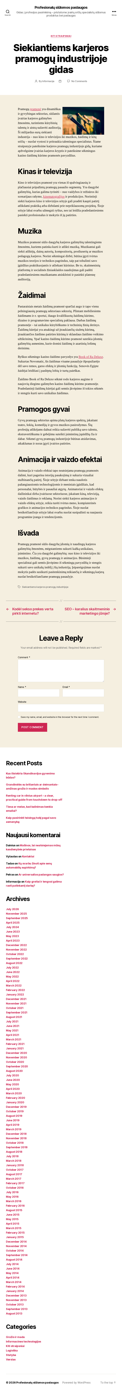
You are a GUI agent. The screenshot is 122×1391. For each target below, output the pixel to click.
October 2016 (15, 1187)
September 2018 (17, 1147)
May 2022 (12, 976)
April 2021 (12, 1035)
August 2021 (14, 1017)
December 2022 (16, 945)
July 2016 (12, 1192)
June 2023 (13, 931)
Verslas (11, 1359)
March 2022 (13, 985)
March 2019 (13, 1129)
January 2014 (15, 1291)
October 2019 (15, 1111)
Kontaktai (28, 856)
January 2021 (15, 1048)
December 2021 (16, 999)
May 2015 (12, 1219)
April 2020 (13, 1088)
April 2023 (12, 940)
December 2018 (16, 1133)
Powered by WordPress (76, 1382)
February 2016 (15, 1205)
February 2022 (15, 990)
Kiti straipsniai (61, 36)
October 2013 (15, 1304)
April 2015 (12, 1223)
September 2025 (17, 918)
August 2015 (14, 1210)
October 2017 (15, 1169)
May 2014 (12, 1273)
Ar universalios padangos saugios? (41, 874)
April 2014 (12, 1277)
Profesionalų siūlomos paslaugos (61, 7)
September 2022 (17, 958)
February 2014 (15, 1286)
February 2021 (15, 1043)
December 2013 (16, 1295)
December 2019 (16, 1106)
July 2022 (12, 967)
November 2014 (16, 1246)
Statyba (11, 1355)
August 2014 (14, 1259)
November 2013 (16, 1300)
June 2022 (13, 972)
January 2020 (15, 1102)
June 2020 (13, 1079)
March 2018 (13, 1160)
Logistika (12, 1350)
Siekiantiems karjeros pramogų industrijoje (45, 586)
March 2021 (13, 1039)
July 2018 (12, 1156)
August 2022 (14, 963)
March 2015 (13, 1228)
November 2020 (16, 1057)
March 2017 (13, 1178)
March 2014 (13, 1282)
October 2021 (15, 1008)
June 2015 (12, 1214)
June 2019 (12, 1120)
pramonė (35, 109)
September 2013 (17, 1309)
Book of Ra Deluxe (91, 357)
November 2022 (16, 949)
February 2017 (15, 1183)
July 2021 (12, 1021)
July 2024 (12, 927)
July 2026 (12, 909)
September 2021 (16, 1012)
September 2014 (17, 1255)
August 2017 (14, 1174)
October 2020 (15, 1061)
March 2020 (14, 1093)
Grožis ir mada (15, 1337)
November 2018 (16, 1138)
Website (22, 701)
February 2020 (15, 1097)
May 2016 (12, 1196)
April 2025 (12, 922)
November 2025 (16, 913)
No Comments (79, 81)
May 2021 (12, 1030)
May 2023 (12, 936)
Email (66, 687)
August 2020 (14, 1070)
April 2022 (12, 981)
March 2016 (13, 1201)
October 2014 (15, 1250)
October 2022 (15, 954)
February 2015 (15, 1232)
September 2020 (17, 1066)
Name (22, 687)
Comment (24, 657)
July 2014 (12, 1264)
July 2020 (12, 1075)
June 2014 (12, 1268)
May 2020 (12, 1084)
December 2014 (16, 1241)
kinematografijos (54, 197)
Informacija (48, 81)
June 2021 (12, 1026)
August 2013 (14, 1313)
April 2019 (12, 1124)
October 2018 (15, 1142)
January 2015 (15, 1237)
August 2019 (14, 1115)
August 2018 (14, 1151)
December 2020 (16, 1052)
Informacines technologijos (23, 1341)
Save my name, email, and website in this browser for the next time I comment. (60, 717)
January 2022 (15, 994)
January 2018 (15, 1165)
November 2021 (16, 1003)
